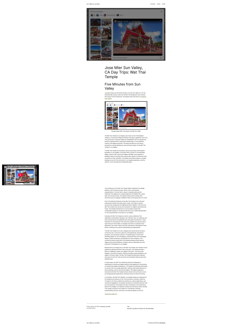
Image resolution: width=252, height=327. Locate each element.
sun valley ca (135, 308)
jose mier (102, 306)
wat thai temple (149, 308)
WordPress (162, 323)
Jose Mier (107, 93)
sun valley (108, 306)
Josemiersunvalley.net (111, 294)
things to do (142, 308)
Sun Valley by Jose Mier (93, 4)
